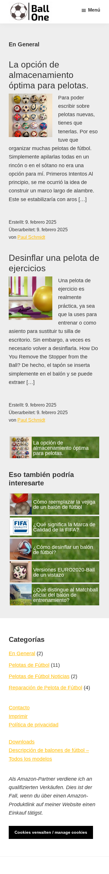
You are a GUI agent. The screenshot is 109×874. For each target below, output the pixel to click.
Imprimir (18, 716)
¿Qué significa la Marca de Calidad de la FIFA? (64, 527)
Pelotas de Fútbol (29, 665)
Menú (94, 10)
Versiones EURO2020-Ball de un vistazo (64, 572)
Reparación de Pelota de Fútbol (45, 688)
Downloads (22, 742)
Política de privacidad (33, 725)
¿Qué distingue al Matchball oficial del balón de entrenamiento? (65, 595)
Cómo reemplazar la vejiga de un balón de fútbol (64, 504)
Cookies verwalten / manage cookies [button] (51, 832)
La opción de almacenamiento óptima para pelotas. (48, 75)
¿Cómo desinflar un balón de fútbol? (63, 549)
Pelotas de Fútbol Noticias (39, 676)
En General (22, 653)
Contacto (19, 708)
